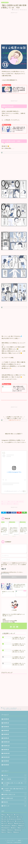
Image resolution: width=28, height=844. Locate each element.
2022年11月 (6, 745)
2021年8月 (6, 764)
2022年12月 (6, 742)
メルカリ (5, 823)
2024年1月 (6, 723)
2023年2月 (6, 734)
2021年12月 (6, 753)
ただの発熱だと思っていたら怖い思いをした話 (14, 784)
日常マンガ (14, 805)
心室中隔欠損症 (20, 501)
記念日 (4, 832)
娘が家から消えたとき (14, 794)
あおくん (10, 814)
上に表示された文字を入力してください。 (12, 572)
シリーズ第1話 (14, 779)
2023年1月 (6, 738)
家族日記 (14, 802)
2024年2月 (6, 719)
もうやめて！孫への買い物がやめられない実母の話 (14, 789)
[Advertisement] (14, 28)
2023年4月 (6, 726)
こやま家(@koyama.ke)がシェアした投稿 (14, 491)
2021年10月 (6, 757)
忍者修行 (14, 827)
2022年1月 (6, 749)
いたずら (17, 814)
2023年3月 (6, 730)
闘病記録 (17, 832)
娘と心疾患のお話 (5, 2)
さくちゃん (4, 501)
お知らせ (14, 775)
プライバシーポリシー (11, 840)
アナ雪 (4, 821)
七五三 (11, 823)
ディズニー (11, 821)
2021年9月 (6, 761)
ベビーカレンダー (19, 821)
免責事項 (19, 840)
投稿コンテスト (22, 827)
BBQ (4, 814)
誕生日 (10, 832)
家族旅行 (15, 825)
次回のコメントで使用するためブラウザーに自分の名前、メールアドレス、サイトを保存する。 (14, 564)
